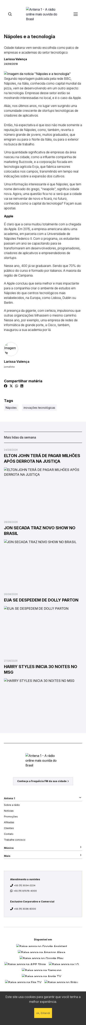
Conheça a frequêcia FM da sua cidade (42, 781)
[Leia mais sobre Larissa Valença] (43, 349)
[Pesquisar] (10, 14)
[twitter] (11, 386)
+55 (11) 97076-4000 (25, 890)
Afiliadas (9, 822)
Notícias (9, 810)
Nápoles (11, 407)
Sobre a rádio (12, 804)
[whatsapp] (16, 386)
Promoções (11, 816)
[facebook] (5, 386)
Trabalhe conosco (14, 839)
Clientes (9, 828)
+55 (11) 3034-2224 (24, 885)
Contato (8, 833)
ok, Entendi (43, 1013)
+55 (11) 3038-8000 (25, 908)
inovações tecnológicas (39, 407)
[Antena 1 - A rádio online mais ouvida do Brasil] (43, 14)
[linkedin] (21, 386)
